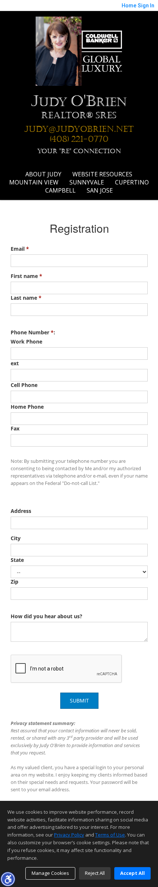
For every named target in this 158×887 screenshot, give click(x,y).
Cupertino (132, 182)
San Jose (100, 190)
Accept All (132, 873)
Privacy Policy (69, 834)
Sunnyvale (86, 182)
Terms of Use (110, 834)
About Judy (43, 174)
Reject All (95, 873)
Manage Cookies (50, 873)
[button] (7, 879)
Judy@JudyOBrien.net (79, 129)
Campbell (60, 190)
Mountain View (33, 182)
